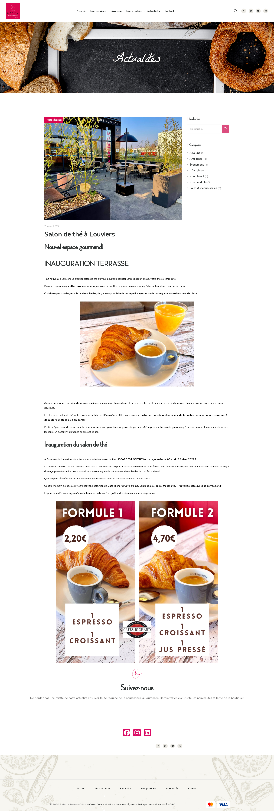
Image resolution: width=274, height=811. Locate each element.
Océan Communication (101, 804)
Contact (169, 11)
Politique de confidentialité (152, 804)
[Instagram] (137, 732)
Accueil (81, 11)
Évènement (196, 165)
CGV (172, 804)
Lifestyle (195, 170)
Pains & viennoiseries (203, 188)
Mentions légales (125, 804)
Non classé (196, 176)
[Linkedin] (147, 732)
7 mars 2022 (51, 226)
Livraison (116, 11)
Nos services (98, 11)
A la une (194, 153)
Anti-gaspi (196, 159)
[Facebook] (126, 732)
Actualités (153, 11)
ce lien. (95, 432)
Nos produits (134, 11)
